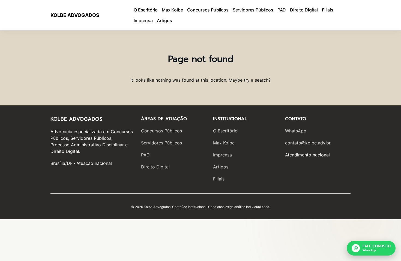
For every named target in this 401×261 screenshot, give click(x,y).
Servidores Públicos (161, 143)
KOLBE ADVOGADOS (74, 15)
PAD (145, 155)
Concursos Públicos (161, 131)
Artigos (220, 167)
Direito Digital (155, 167)
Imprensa (222, 155)
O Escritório (225, 131)
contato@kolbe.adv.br (308, 143)
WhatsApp (295, 131)
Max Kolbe (224, 143)
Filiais (219, 179)
